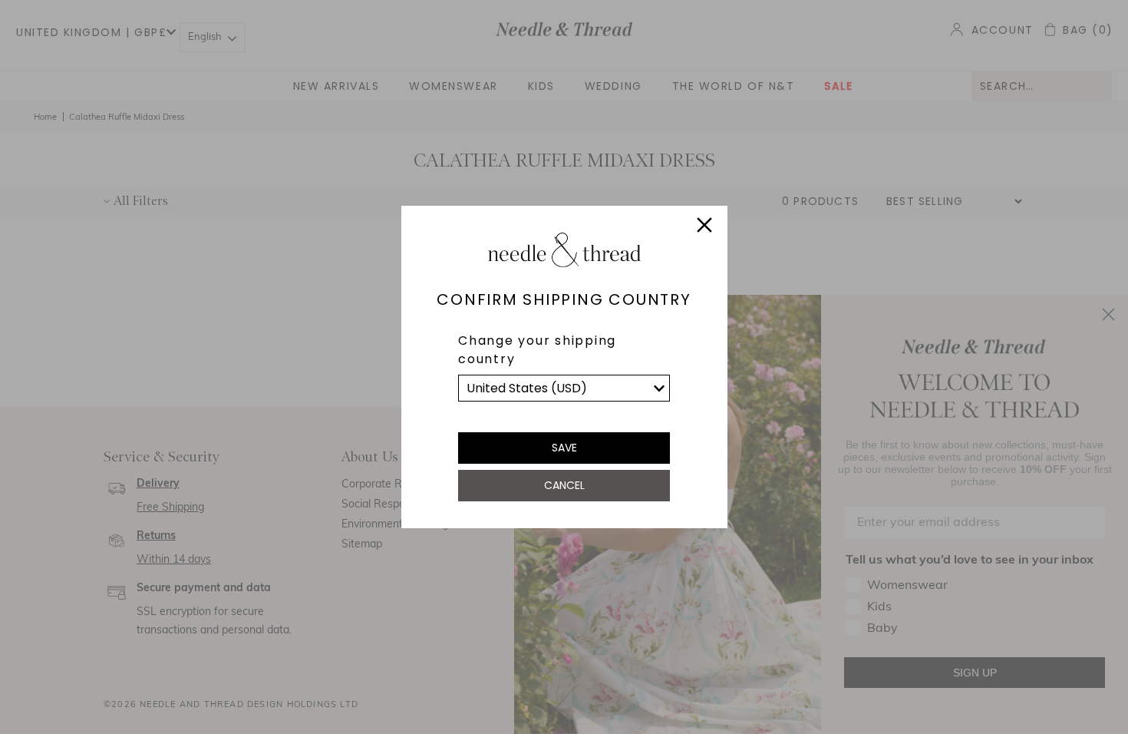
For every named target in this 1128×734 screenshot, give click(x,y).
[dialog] (564, 367)
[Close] (704, 227)
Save (564, 447)
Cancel (564, 485)
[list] (564, 388)
